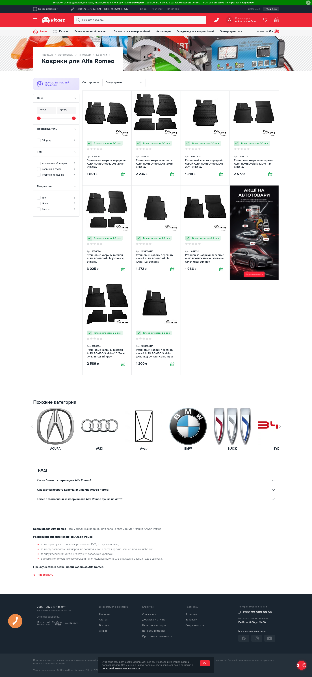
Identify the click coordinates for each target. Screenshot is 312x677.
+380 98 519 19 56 (116, 9)
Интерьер (85, 54)
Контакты (173, 9)
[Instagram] (256, 638)
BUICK (232, 448)
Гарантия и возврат (154, 625)
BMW (188, 448)
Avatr (144, 448)
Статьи (103, 619)
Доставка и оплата (153, 619)
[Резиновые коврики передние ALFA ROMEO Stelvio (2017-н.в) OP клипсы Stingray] (205, 233)
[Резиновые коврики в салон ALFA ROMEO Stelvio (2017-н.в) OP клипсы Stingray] (107, 327)
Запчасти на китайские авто (91, 31)
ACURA (55, 448)
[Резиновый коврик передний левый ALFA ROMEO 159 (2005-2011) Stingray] (205, 138)
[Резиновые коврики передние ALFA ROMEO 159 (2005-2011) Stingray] (107, 138)
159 (58, 197)
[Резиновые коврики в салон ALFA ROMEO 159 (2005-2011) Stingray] (156, 138)
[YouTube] (269, 638)
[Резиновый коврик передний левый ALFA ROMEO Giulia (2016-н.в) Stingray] (156, 233)
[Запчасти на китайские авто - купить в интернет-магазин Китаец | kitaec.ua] (53, 20)
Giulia (58, 203)
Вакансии (157, 9)
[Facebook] (243, 638)
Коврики (101, 54)
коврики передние (58, 174)
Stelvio (58, 209)
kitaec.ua (47, 54)
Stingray (58, 140)
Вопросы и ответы (153, 630)
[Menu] (35, 19)
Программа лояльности (157, 636)
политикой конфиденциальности (121, 668)
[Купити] (123, 174)
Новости (104, 614)
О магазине (149, 614)
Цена (40, 98)
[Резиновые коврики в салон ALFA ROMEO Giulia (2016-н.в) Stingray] (107, 233)
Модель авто (45, 186)
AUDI (99, 448)
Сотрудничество (195, 625)
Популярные (113, 82)
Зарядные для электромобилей (195, 31)
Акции (143, 9)
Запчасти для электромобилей (132, 31)
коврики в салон (58, 169)
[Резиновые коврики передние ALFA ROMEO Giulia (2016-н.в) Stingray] (254, 138)
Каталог (64, 31)
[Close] (308, 3)
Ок (205, 663)
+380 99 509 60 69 (88, 9)
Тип (39, 152)
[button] (280, 426)
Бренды (104, 625)
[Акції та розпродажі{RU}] (254, 233)
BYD (277, 448)
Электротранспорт (231, 31)
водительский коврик (58, 163)
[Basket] (276, 19)
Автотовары (163, 31)
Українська (254, 8)
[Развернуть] (43, 574)
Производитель (47, 128)
